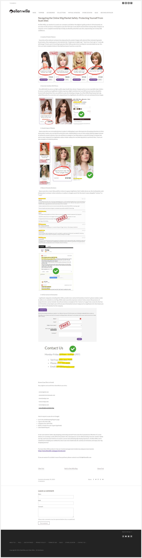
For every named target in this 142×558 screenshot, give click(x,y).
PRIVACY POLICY (41, 542)
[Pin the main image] (98, 479)
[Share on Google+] (100, 479)
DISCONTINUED (28, 542)
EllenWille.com (24, 550)
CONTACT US (81, 542)
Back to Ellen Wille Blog (70, 468)
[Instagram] (129, 3)
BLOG (96, 12)
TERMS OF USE (52, 542)
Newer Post (100, 468)
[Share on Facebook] (93, 479)
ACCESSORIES (51, 12)
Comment (40, 506)
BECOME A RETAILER (107, 12)
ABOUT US (12, 542)
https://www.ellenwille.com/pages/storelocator (51, 451)
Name (39, 494)
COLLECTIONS (61, 12)
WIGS (34, 12)
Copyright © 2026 (14, 550)
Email (39, 500)
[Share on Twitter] (96, 479)
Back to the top (126, 532)
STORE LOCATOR (87, 12)
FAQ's (19, 542)
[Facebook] (123, 3)
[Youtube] (126, 3)
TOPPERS (41, 12)
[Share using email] (103, 479)
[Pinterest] (131, 3)
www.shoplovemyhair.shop (46, 408)
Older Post (41, 468)
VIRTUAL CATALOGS (74, 12)
